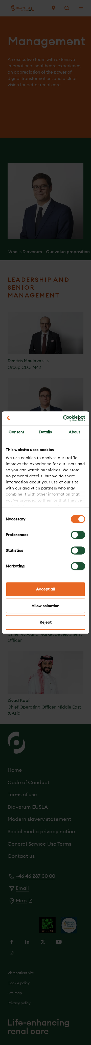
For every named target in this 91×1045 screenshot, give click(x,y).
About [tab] (74, 432)
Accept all (45, 589)
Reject (46, 622)
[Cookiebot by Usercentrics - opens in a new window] (64, 418)
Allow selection (45, 605)
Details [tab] (45, 432)
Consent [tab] (16, 432)
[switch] (78, 535)
